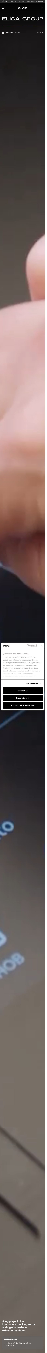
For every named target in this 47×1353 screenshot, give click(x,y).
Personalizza (21, 698)
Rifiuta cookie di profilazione (22, 705)
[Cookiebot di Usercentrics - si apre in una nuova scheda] (27, 645)
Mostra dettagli (32, 683)
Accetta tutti (22, 690)
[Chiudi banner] (42, 645)
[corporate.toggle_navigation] (3, 8)
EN (6, 1)
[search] (41, 8)
